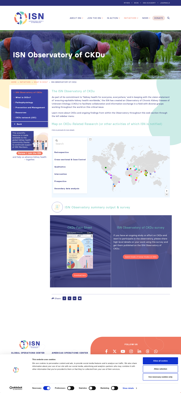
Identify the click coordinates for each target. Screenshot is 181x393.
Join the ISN (94, 18)
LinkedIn (74, 298)
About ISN (75, 18)
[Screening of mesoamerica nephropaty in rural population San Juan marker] (113, 184)
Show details (128, 388)
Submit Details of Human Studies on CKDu (141, 257)
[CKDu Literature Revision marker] (112, 176)
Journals (165, 3)
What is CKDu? (23, 97)
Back (19, 124)
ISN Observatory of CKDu (29, 92)
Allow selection (160, 369)
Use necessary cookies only (160, 377)
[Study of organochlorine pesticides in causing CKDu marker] (146, 175)
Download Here (80, 275)
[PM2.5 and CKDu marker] (155, 171)
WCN (136, 3)
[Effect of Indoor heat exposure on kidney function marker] (119, 182)
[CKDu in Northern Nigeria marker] (131, 174)
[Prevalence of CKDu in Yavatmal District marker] (146, 172)
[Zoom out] (166, 194)
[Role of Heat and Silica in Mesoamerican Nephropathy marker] (105, 167)
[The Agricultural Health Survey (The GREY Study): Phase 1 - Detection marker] (131, 176)
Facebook (64, 298)
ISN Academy (149, 3)
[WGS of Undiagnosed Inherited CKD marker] (141, 171)
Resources (21, 112)
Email (80, 298)
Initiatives (130, 18)
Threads (147, 351)
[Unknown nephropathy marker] (130, 168)
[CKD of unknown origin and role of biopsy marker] (135, 170)
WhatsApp (155, 351)
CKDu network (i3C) (26, 117)
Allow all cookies (160, 361)
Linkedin (139, 351)
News (145, 18)
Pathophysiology (24, 102)
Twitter (69, 298)
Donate (158, 18)
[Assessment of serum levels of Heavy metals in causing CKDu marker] (145, 170)
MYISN (127, 3)
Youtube (122, 351)
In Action (112, 18)
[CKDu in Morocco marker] (127, 169)
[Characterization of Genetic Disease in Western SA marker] (137, 172)
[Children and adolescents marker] (110, 174)
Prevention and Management (30, 107)
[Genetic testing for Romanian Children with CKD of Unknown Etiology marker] (134, 166)
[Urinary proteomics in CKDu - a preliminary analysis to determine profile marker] (145, 174)
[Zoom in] (166, 191)
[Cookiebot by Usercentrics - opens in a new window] (16, 388)
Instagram (131, 351)
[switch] (70, 388)
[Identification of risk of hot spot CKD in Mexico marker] (106, 171)
